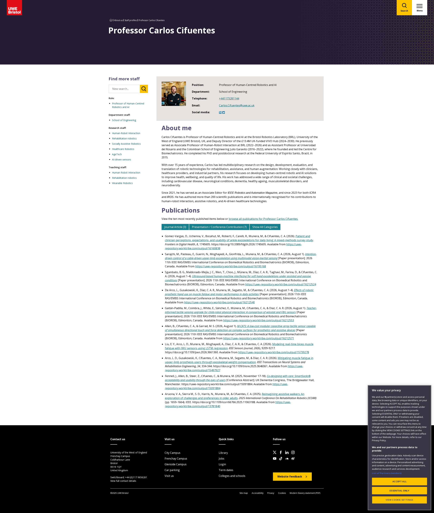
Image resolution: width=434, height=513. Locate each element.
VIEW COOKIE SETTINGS (399, 499)
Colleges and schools (232, 476)
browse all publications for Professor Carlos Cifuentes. (263, 219)
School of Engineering (124, 120)
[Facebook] (281, 455)
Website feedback (289, 476)
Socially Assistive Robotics (126, 143)
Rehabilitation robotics (124, 138)
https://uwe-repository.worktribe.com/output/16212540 (219, 302)
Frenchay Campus (176, 458)
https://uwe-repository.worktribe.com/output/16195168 (230, 266)
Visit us (169, 476)
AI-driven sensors (121, 159)
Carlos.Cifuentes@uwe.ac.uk (236, 105)
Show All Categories (265, 227)
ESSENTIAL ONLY (399, 490)
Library (223, 453)
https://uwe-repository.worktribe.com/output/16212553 (258, 320)
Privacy (270, 493)
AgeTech (117, 154)
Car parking (172, 470)
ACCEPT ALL (399, 481)
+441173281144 (229, 98)
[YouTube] (275, 461)
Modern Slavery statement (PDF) (305, 493)
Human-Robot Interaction (126, 133)
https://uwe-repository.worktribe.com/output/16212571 (258, 338)
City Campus (172, 453)
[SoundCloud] (288, 461)
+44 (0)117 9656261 (136, 477)
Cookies (282, 493)
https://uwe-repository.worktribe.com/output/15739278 (273, 352)
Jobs (221, 458)
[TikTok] (281, 461)
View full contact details (123, 480)
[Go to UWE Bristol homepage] (111, 20)
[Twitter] (275, 455)
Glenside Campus (175, 464)
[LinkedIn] (288, 455)
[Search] (144, 89)
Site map (244, 493)
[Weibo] (294, 461)
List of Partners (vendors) (387, 472)
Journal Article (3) (175, 227)
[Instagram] (294, 455)
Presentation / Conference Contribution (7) (219, 227)
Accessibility (257, 493)
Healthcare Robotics (123, 149)
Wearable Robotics (122, 183)
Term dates (226, 470)
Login (222, 464)
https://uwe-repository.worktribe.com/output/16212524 (280, 284)
